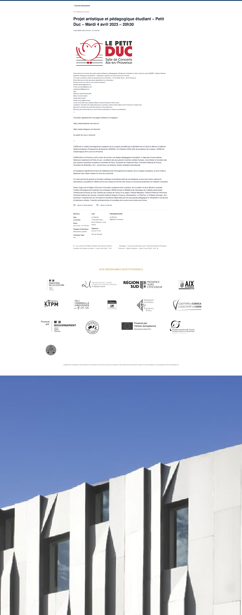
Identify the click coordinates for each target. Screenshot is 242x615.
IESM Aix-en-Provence (116, 219)
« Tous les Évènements (81, 6)
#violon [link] (85, 96)
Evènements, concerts (80, 231)
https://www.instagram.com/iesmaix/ (86, 129)
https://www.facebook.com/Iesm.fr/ (86, 123)
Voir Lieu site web (97, 234)
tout (74, 237)
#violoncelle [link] (87, 93)
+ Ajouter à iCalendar (105, 205)
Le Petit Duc (95, 217)
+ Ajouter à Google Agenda (84, 205)
